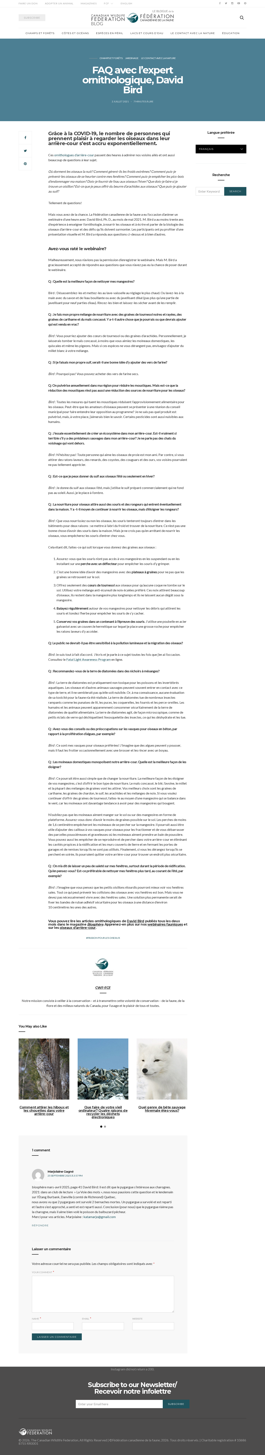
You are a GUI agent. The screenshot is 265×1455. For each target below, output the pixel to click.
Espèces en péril (109, 33)
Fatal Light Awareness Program (88, 659)
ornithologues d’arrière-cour (74, 155)
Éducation (231, 33)
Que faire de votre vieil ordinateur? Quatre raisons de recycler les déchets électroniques (103, 1112)
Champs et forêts (39, 33)
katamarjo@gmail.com (99, 1217)
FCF (106, 3)
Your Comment (42, 1272)
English (126, 3)
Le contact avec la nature (193, 33)
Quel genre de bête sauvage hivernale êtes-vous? (162, 1109)
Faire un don (28, 3)
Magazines (89, 3)
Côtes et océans (75, 33)
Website (137, 1318)
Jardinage (132, 58)
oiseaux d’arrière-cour (77, 928)
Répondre (40, 1225)
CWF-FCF (103, 988)
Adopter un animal (59, 3)
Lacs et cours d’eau (146, 33)
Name (35, 1318)
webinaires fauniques (165, 924)
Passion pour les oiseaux (104, 937)
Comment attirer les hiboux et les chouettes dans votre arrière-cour (44, 1110)
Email (85, 1318)
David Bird (135, 921)
